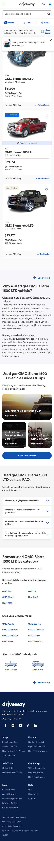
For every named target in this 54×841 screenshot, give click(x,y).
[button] (27, 501)
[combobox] (25, 13)
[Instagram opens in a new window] (13, 725)
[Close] (51, 40)
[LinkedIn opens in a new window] (35, 725)
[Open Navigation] (4, 4)
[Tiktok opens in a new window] (28, 725)
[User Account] (50, 4)
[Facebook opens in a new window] (5, 725)
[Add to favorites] (46, 116)
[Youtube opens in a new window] (20, 725)
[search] (49, 14)
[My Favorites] (44, 4)
